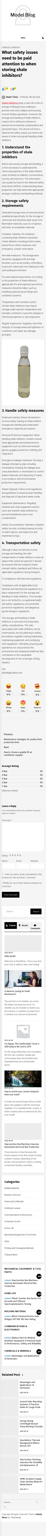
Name (5, 861)
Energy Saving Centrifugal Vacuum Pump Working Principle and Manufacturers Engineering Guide (31, 1427)
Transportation (11, 1254)
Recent (24, 925)
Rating (5, 855)
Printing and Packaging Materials (19, 1248)
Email (19, 861)
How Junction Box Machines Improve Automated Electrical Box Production (21, 1283)
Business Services (12, 1195)
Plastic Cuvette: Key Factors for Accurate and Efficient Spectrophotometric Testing (22, 1301)
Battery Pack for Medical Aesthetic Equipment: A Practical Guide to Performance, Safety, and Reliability (22, 1341)
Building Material (11, 1188)
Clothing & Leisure (12, 1208)
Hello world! (9, 956)
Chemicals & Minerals (11, 47)
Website (34, 861)
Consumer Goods (12, 1221)
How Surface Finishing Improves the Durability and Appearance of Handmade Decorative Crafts (31, 1465)
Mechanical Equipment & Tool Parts (20, 1234)
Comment (7, 820)
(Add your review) (10, 790)
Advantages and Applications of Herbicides (27, 1385)
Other (6, 1241)
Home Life (9, 1228)
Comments (35, 928)
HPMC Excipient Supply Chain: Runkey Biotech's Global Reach (31, 1482)
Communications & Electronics (18, 1215)
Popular (12, 925)
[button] (43, 38)
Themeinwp (16, 1517)
